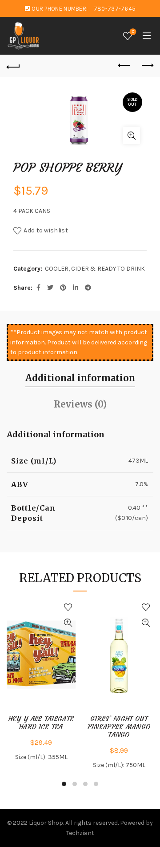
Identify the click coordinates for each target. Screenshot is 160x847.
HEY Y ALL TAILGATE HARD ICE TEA (41, 723)
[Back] (13, 66)
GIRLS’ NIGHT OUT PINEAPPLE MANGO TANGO (119, 727)
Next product (147, 66)
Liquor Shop (46, 823)
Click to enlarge (131, 135)
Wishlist (133, 31)
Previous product (124, 66)
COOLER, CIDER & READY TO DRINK (95, 268)
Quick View (68, 623)
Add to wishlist (46, 230)
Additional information (80, 378)
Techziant (80, 833)
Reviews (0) (80, 404)
